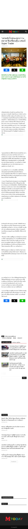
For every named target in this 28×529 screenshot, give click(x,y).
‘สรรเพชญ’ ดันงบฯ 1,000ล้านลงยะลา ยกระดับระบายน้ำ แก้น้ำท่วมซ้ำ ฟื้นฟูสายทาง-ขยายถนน (17, 347)
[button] (2, 32)
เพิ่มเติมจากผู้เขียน (16, 342)
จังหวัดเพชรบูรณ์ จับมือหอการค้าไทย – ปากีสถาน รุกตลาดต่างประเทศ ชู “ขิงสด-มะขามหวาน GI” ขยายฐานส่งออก (17, 367)
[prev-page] (2, 373)
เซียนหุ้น (14, 338)
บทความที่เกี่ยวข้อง (6, 342)
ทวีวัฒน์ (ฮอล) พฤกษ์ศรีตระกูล (10, 336)
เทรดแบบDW (20, 338)
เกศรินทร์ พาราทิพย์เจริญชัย (6, 338)
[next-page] (5, 373)
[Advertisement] (14, 15)
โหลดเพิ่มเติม (13, 461)
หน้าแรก (3, 35)
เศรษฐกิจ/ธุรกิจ (9, 35)
